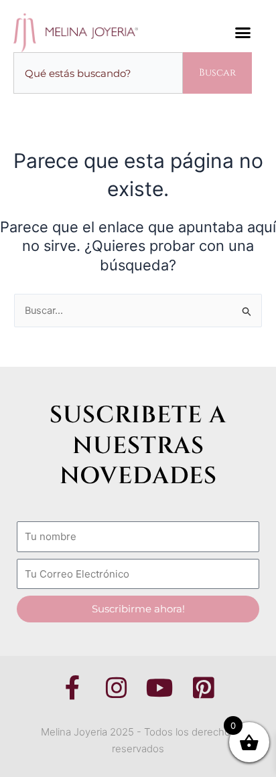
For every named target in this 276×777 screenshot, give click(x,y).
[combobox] (98, 73)
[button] (243, 33)
